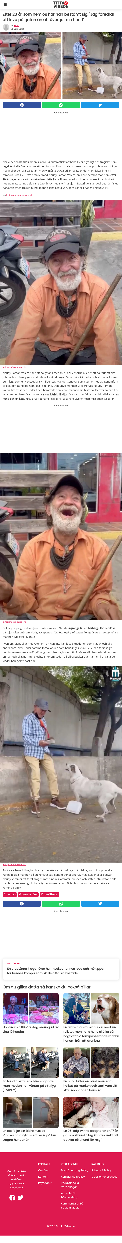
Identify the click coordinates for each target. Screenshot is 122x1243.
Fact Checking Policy (74, 1170)
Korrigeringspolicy (73, 1177)
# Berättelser (49, 894)
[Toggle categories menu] (5, 4)
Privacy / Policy (101, 1170)
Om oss (43, 1170)
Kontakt (43, 1177)
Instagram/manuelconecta (19, 194)
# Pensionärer (28, 894)
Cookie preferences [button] (104, 1177)
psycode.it (45, 1183)
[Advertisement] (61, 135)
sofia (16, 25)
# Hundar (9, 894)
